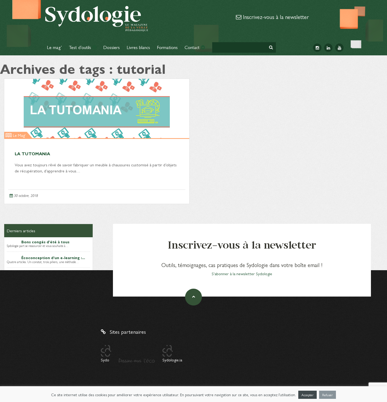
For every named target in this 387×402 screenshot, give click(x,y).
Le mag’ (54, 47)
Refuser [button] (327, 394)
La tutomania (32, 154)
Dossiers (111, 47)
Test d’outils (80, 47)
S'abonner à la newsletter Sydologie (242, 273)
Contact (193, 47)
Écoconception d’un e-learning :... (53, 257)
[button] (271, 47)
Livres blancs (138, 47)
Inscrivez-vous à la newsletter (275, 17)
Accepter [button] (307, 394)
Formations (167, 47)
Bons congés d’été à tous (45, 241)
